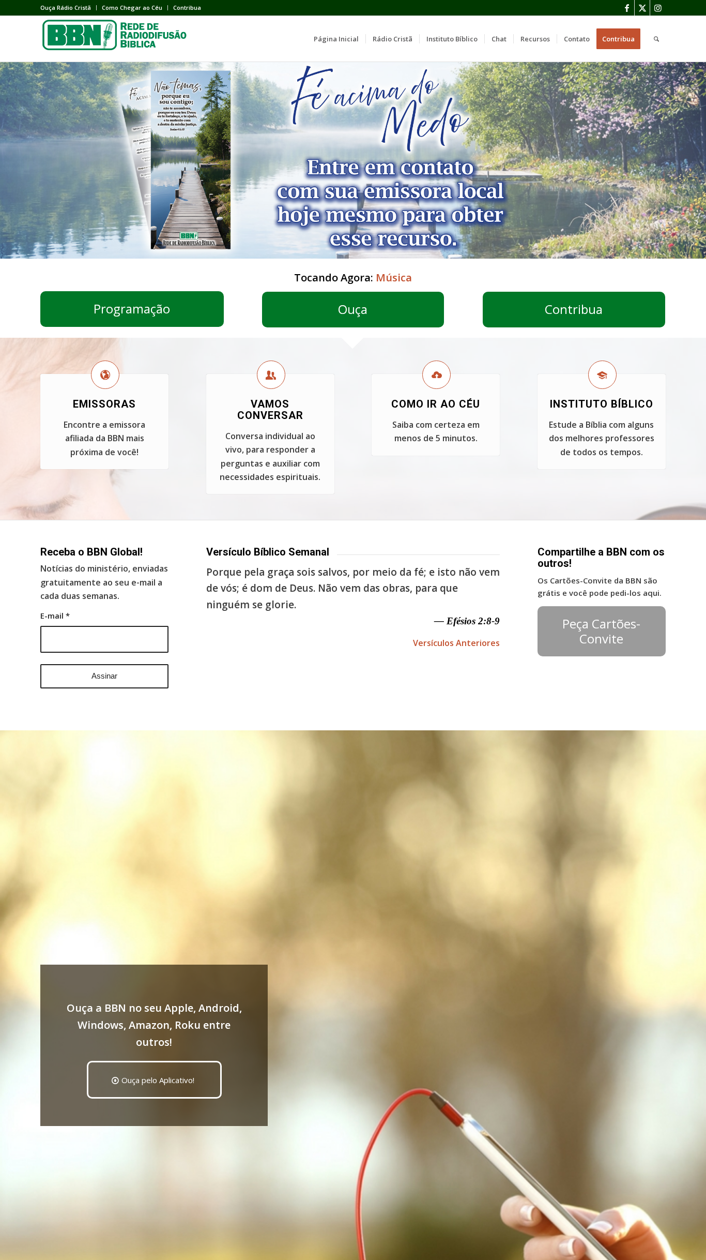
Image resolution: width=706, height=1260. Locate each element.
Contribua (187, 7)
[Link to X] (642, 8)
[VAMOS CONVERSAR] (271, 375)
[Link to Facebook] (626, 8)
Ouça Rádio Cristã (65, 7)
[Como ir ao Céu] (436, 375)
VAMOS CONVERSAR (270, 410)
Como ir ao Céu (435, 404)
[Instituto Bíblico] (602, 375)
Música (394, 277)
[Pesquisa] (656, 39)
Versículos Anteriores (456, 643)
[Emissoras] (105, 375)
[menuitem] (68, 7)
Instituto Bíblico (601, 404)
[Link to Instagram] (658, 8)
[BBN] (117, 39)
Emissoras (104, 404)
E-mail (55, 615)
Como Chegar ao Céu (132, 7)
